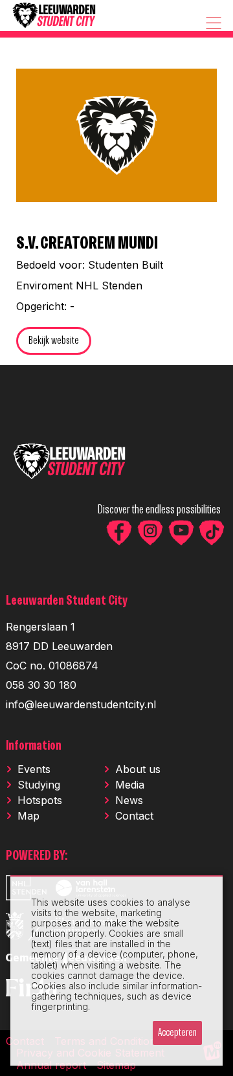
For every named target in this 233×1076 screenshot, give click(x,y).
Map (28, 815)
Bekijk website (53, 340)
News (129, 800)
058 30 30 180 (41, 684)
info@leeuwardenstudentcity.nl (81, 704)
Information (33, 746)
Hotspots (39, 800)
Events (33, 769)
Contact (134, 815)
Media (129, 784)
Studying (38, 784)
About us (138, 769)
